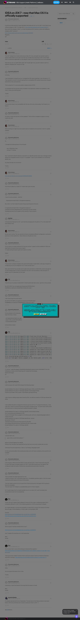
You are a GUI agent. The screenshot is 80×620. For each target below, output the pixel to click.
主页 (9, 2)
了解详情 (42, 307)
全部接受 (36, 314)
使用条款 (30, 310)
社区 (62, 2)
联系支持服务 (56, 2)
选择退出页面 (40, 311)
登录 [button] (70, 2)
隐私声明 (27, 310)
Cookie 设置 (43, 314)
